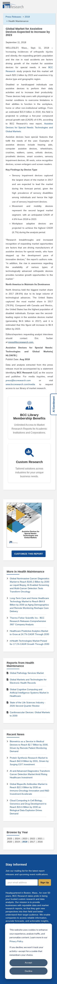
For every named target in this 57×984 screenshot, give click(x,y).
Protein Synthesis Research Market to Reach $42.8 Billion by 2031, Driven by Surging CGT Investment (29, 761)
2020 (9, 841)
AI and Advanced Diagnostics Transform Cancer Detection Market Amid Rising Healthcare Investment (30, 774)
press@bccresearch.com (20, 342)
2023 (24, 838)
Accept (28, 962)
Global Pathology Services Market (27, 673)
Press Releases (13, 16)
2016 (40, 841)
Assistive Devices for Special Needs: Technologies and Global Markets (29, 127)
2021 (40, 838)
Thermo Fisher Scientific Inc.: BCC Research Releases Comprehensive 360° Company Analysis (28, 621)
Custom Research (29, 462)
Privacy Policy (16, 941)
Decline (28, 971)
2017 (32, 841)
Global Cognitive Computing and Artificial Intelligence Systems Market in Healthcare (29, 692)
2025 (9, 838)
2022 (32, 838)
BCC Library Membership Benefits (29, 416)
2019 (17, 841)
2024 (17, 838)
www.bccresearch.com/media (20, 384)
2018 (27, 16)
